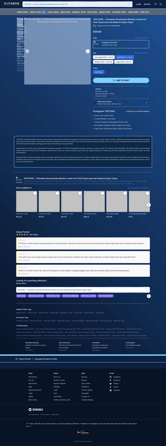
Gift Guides (33, 377)
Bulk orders (33, 400)
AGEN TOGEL (65, 12)
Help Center (85, 383)
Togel (56, 390)
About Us (57, 377)
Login (31, 393)
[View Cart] (160, 4)
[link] (21, 295)
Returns (84, 380)
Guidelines (85, 387)
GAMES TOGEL (22, 12)
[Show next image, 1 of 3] (88, 51)
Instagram (117, 377)
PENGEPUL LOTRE (79, 12)
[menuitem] (22, 11)
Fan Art (31, 380)
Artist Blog (57, 396)
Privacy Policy (44, 414)
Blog (30, 387)
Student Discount (35, 390)
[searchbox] (83, 289)
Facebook (117, 380)
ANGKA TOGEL (104, 12)
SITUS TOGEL (92, 12)
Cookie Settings (87, 400)
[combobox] (77, 4)
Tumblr (115, 387)
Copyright (85, 393)
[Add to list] (34, 193)
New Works (33, 383)
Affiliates (57, 387)
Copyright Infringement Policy (46, 359)
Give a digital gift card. (114, 96)
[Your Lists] (155, 4)
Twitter (115, 383)
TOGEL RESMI (133, 12)
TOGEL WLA (144, 12)
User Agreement (34, 414)
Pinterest (116, 390)
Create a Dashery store (62, 400)
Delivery (84, 377)
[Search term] (130, 4)
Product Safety (86, 390)
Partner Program (60, 383)
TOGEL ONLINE (53, 12)
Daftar (31, 396)
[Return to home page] (11, 4)
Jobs (55, 393)
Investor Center (59, 380)
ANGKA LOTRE (37, 12)
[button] (20, 21)
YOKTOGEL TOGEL (119, 12)
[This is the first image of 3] (27, 51)
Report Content (25, 359)
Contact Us (85, 396)
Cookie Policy (55, 414)
